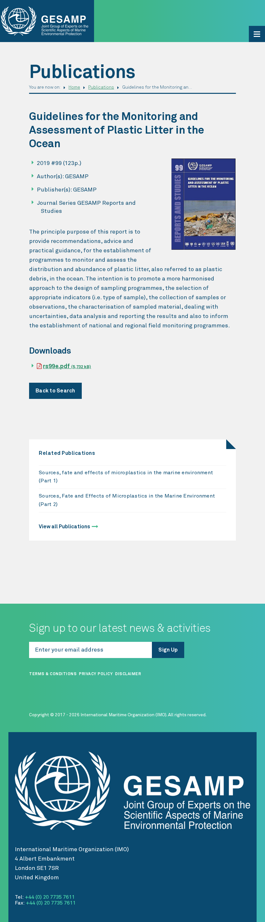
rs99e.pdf (67, 366)
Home (74, 87)
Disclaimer (128, 674)
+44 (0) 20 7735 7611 (50, 897)
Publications (101, 87)
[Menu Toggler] (257, 34)
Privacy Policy (96, 674)
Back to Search (55, 390)
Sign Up (168, 650)
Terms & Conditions (53, 674)
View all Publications (64, 526)
